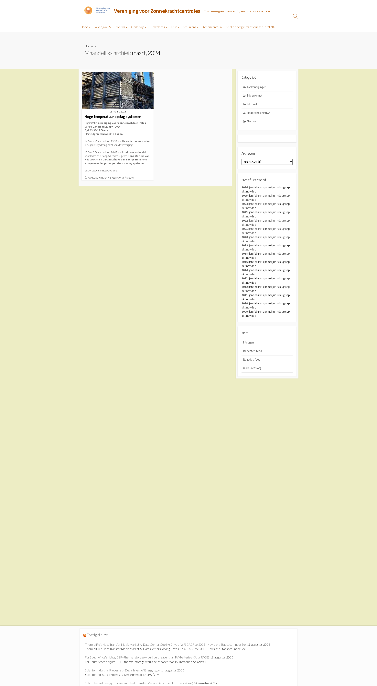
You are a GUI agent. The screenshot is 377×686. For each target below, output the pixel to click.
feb (255, 187)
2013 (245, 278)
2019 (245, 245)
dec (253, 200)
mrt (260, 187)
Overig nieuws (97, 635)
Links (174, 27)
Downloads (157, 27)
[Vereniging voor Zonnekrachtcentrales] (97, 11)
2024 (245, 204)
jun (274, 187)
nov (248, 200)
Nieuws (120, 27)
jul (278, 187)
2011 (245, 295)
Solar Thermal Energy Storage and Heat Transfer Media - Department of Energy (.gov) (139, 683)
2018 (245, 253)
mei (270, 187)
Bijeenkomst (117, 177)
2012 (245, 287)
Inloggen (248, 342)
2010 (245, 303)
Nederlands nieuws (258, 113)
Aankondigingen (97, 177)
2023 (245, 212)
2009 (245, 311)
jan (251, 187)
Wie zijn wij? (102, 27)
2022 (245, 220)
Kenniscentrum (212, 27)
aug (282, 220)
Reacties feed (251, 359)
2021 (245, 229)
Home (85, 27)
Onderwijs (137, 27)
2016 (245, 262)
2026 (245, 187)
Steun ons (189, 27)
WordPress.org (252, 368)
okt (244, 200)
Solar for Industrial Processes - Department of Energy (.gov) (122, 670)
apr (265, 187)
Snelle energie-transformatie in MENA (250, 27)
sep (287, 195)
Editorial (252, 104)
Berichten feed (252, 351)
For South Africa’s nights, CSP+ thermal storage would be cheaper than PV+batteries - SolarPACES (147, 657)
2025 (245, 195)
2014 (245, 270)
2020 (245, 237)
